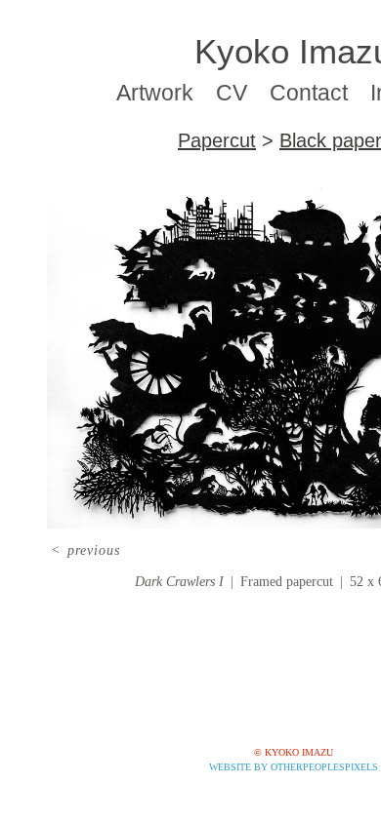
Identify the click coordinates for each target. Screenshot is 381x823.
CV (231, 92)
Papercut (217, 140)
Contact (309, 92)
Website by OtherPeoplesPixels (293, 767)
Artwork (154, 92)
